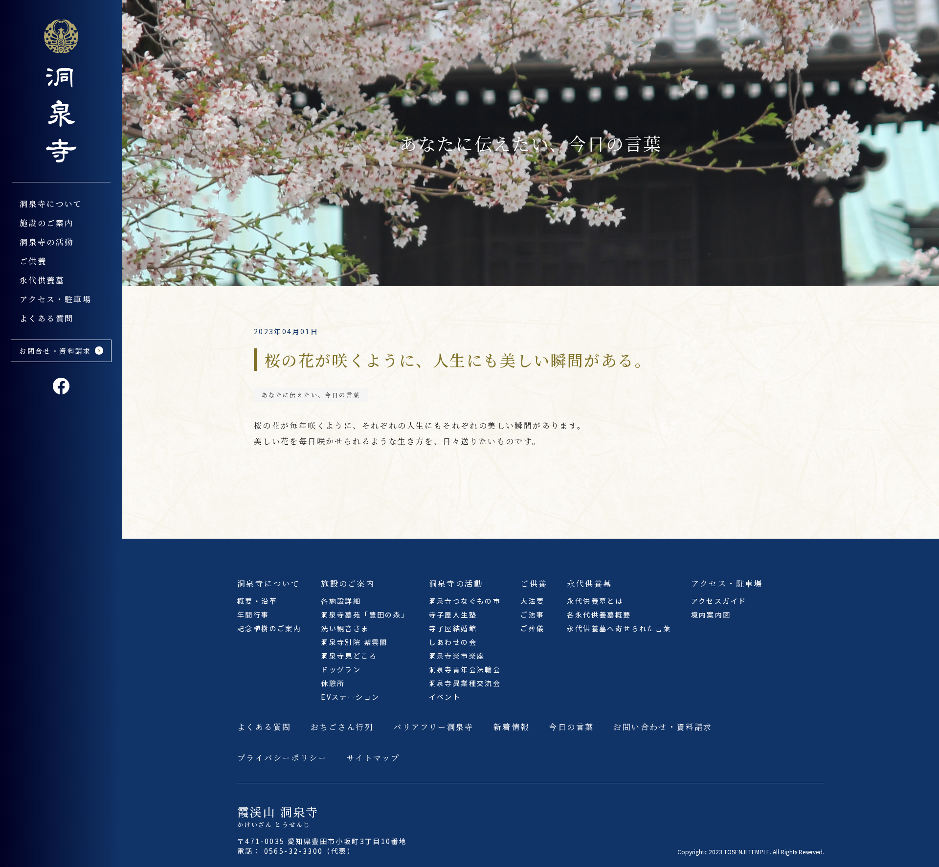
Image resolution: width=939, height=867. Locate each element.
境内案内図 (711, 614)
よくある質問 (46, 318)
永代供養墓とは (595, 601)
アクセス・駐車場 (55, 299)
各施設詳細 (341, 601)
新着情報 (511, 726)
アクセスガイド (719, 601)
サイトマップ (373, 757)
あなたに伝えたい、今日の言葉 (311, 394)
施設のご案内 (46, 222)
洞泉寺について (51, 203)
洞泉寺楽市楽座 (457, 656)
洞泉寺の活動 (46, 242)
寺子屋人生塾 (453, 614)
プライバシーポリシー (282, 757)
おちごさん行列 (342, 726)
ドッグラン (341, 669)
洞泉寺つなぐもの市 (465, 601)
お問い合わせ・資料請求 (662, 726)
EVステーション (350, 697)
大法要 (532, 601)
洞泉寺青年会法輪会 (465, 669)
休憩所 (333, 683)
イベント (445, 697)
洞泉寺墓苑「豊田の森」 (365, 614)
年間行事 (253, 614)
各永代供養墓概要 (599, 614)
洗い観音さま (345, 628)
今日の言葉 (571, 726)
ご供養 (33, 261)
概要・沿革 (257, 601)
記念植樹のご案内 (269, 628)
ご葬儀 (532, 628)
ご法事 (532, 614)
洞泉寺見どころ (349, 656)
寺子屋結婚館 (453, 628)
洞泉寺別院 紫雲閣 (354, 642)
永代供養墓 (42, 280)
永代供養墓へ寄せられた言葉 (619, 628)
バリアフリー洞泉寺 (433, 726)
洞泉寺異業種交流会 (465, 683)
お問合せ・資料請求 (55, 351)
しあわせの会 (453, 642)
